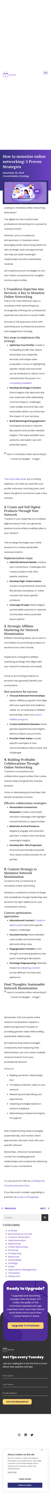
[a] (45, 72)
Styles (11, 1266)
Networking (14, 1243)
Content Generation (19, 1237)
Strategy (13, 1263)
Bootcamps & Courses (20, 1233)
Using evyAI (14, 1276)
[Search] (44, 1217)
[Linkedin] (25, 1435)
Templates (14, 1273)
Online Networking (18, 1246)
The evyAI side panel (15, 479)
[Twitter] (32, 1435)
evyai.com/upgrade (27, 1197)
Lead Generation (17, 1240)
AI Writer (13, 1230)
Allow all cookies (25, 1485)
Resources (13, 1256)
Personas (13, 1250)
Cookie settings (25, 1479)
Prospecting (14, 1253)
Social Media (14, 1260)
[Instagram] (19, 1435)
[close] (42, 1449)
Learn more (12, 1472)
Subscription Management (22, 1269)
